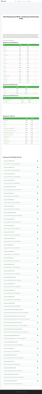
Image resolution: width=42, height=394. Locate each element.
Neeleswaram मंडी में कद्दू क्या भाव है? (9, 193)
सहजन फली (5, 55)
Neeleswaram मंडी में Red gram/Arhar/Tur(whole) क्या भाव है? (13, 322)
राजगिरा (4, 50)
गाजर (4, 61)
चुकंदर (4, 46)
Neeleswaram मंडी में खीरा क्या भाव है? (9, 167)
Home (15, 1)
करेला (4, 71)
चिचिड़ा (4, 79)
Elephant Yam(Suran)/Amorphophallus (9, 130)
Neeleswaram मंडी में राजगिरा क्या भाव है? (9, 173)
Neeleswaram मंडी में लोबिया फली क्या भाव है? (10, 277)
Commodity (19, 1)
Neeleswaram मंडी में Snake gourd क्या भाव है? (10, 380)
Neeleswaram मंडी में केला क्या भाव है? (9, 206)
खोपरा (4, 122)
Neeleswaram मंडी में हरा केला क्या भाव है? (9, 283)
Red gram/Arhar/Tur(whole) (8, 132)
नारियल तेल (5, 120)
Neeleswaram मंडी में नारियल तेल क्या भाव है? (10, 212)
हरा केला (5, 77)
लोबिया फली (5, 75)
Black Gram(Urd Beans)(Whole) (8, 128)
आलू (4, 59)
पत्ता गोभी (5, 63)
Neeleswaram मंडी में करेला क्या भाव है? (9, 264)
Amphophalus (6, 136)
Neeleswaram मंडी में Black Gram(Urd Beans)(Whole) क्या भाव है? (13, 309)
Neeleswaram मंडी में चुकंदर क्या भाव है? (9, 160)
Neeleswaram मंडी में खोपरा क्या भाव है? (9, 219)
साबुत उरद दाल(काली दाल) (7, 99)
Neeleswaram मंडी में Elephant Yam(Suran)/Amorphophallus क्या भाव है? (15, 316)
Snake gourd (6, 143)
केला (4, 90)
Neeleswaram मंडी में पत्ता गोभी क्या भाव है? (9, 238)
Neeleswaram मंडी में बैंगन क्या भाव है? (9, 348)
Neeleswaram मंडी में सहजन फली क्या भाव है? (10, 186)
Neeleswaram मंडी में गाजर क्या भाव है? (9, 232)
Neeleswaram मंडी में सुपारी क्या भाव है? (9, 296)
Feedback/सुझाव (29, 1)
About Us (23, 1)
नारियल (4, 126)
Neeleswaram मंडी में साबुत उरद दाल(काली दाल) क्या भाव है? (11, 335)
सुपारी (4, 124)
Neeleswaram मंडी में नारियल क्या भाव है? (9, 303)
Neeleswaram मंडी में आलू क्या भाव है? (9, 225)
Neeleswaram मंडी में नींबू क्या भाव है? (9, 199)
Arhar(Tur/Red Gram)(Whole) (8, 134)
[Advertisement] (21, 8)
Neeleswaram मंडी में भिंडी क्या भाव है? (9, 251)
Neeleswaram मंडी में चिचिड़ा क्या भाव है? (9, 290)
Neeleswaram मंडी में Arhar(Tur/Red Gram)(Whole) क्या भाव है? (13, 329)
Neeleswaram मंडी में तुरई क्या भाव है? (9, 257)
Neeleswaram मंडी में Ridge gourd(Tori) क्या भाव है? (11, 374)
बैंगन (4, 65)
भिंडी (4, 67)
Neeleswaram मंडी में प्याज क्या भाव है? (9, 180)
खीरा (4, 48)
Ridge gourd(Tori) (6, 141)
